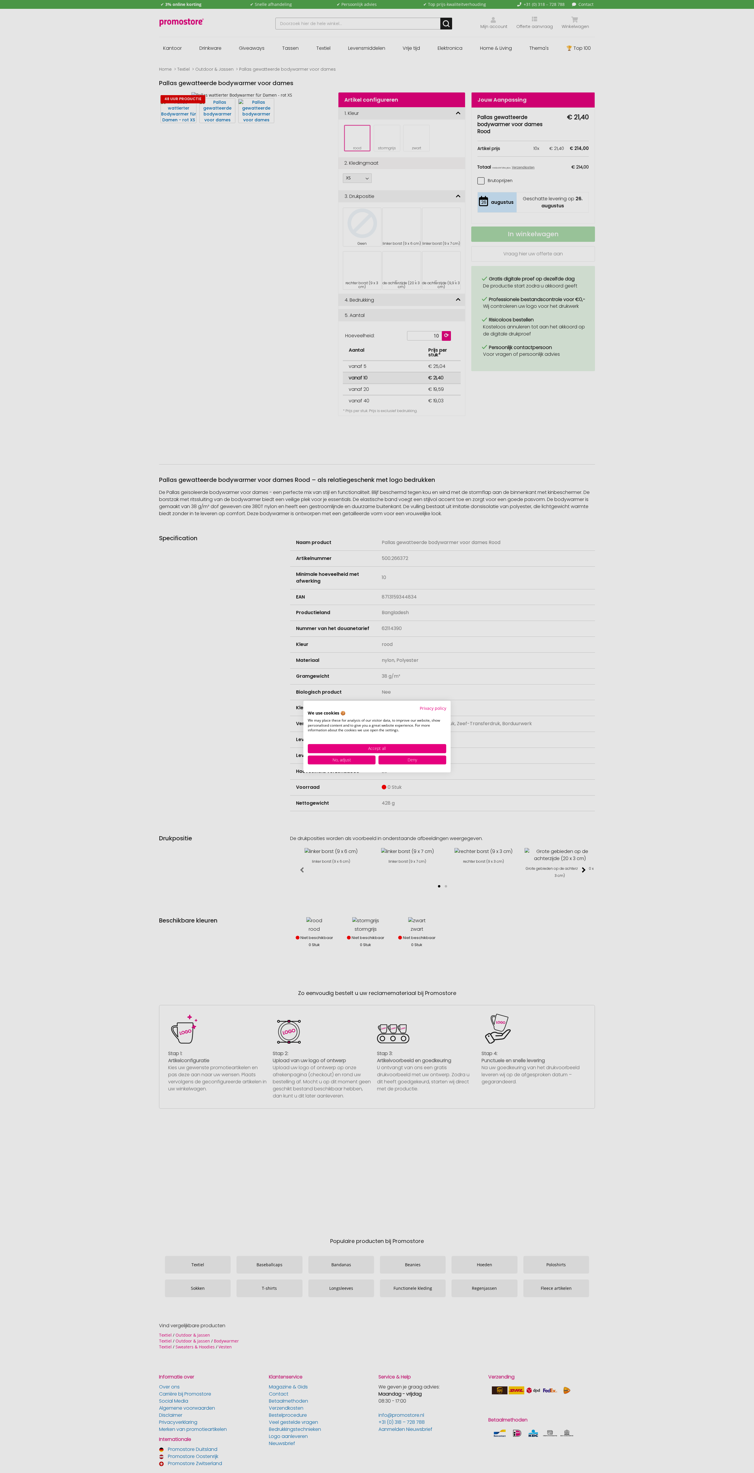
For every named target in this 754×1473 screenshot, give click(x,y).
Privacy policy (433, 708)
